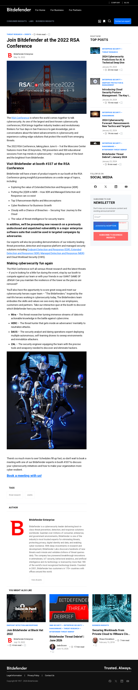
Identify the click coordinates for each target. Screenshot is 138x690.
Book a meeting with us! (24, 476)
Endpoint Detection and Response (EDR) (48, 249)
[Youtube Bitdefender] (126, 186)
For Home (40, 10)
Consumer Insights (17, 21)
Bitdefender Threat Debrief (114, 150)
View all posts (36, 580)
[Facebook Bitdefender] (95, 186)
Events (28, 34)
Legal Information (14, 675)
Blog (126, 3)
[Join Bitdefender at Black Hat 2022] (26, 608)
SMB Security (55, 625)
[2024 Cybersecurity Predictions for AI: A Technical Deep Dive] (95, 59)
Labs (31, 21)
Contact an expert (122, 21)
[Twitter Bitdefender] (105, 186)
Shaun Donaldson (106, 639)
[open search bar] (109, 21)
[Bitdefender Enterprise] (10, 55)
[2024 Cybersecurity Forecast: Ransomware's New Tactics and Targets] (95, 123)
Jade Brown (61, 645)
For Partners (75, 10)
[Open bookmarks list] (104, 21)
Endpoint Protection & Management (112, 84)
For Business (57, 10)
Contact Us (49, 675)
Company (115, 3)
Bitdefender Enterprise (23, 54)
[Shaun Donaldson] (95, 640)
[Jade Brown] (52, 647)
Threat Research (14, 34)
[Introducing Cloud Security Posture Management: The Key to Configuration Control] (95, 91)
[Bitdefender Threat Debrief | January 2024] (95, 154)
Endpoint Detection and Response (22, 625)
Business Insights (45, 21)
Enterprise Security (111, 49)
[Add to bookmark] (49, 34)
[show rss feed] (99, 21)
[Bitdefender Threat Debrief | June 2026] (68, 608)
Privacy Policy (33, 675)
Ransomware (108, 116)
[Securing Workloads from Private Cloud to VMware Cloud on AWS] (111, 608)
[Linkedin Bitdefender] (116, 186)
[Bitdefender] (19, 10)
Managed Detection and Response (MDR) (62, 253)
